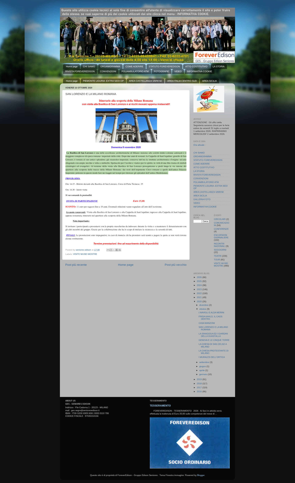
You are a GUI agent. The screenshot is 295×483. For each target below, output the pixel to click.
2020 (199, 301)
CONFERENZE (221, 229)
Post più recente (76, 264)
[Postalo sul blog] (110, 249)
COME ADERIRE (134, 66)
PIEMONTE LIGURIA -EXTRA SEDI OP (103, 81)
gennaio (203, 374)
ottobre (203, 309)
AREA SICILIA (209, 81)
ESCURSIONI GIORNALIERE (221, 236)
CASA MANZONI (207, 323)
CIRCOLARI (220, 219)
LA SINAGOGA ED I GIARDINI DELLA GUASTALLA (213, 335)
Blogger (201, 475)
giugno (202, 366)
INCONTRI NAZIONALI (219, 245)
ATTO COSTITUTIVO (196, 66)
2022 (199, 293)
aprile (202, 370)
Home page (72, 66)
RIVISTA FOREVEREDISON (80, 71)
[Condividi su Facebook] (116, 249)
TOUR (217, 260)
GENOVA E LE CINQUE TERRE (214, 340)
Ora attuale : (199, 145)
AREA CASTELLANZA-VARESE (145, 81)
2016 (199, 391)
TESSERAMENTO (160, 405)
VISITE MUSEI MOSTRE (85, 254)
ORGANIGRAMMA (110, 66)
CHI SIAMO (89, 66)
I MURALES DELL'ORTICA (212, 357)
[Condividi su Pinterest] (119, 249)
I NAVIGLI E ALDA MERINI (211, 312)
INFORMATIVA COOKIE (199, 71)
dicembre (204, 305)
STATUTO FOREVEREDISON (164, 66)
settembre (204, 362)
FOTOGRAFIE (161, 71)
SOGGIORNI (220, 250)
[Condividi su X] (113, 249)
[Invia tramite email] (108, 249)
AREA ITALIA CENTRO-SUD (182, 81)
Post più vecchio (176, 264)
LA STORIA (218, 66)
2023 (199, 289)
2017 (199, 387)
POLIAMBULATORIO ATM (135, 71)
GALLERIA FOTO (201, 199)
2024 (199, 285)
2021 (199, 297)
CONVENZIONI (108, 71)
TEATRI (217, 256)
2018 (199, 383)
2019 (199, 379)
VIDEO (178, 71)
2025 (199, 281)
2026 (199, 277)
